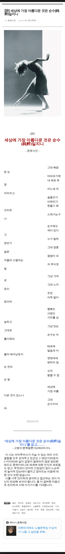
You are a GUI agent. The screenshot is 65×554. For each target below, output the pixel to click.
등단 (53, 503)
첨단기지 (16, 513)
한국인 (21, 503)
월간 (14, 503)
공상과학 (50, 510)
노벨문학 (36, 506)
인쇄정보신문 (47, 506)
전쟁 (42, 510)
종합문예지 (26, 506)
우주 (36, 510)
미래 (57, 510)
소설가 (22, 510)
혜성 (23, 513)
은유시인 (36, 503)
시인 (57, 506)
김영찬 (28, 503)
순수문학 (16, 506)
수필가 (15, 510)
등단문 (30, 510)
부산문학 (46, 503)
